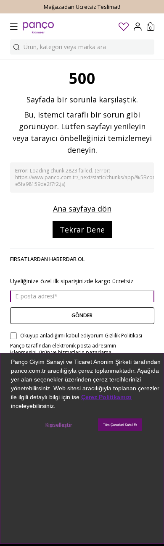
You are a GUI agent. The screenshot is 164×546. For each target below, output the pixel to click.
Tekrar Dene (82, 230)
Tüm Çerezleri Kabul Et (120, 425)
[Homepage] (38, 26)
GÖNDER (82, 315)
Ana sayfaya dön (82, 209)
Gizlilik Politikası (123, 335)
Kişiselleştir (58, 424)
